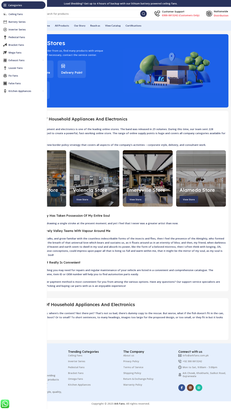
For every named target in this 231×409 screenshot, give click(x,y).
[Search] (143, 13)
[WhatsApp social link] (198, 387)
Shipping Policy (132, 373)
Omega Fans (75, 378)
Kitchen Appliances (79, 384)
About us (128, 355)
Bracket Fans (75, 373)
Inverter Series (76, 361)
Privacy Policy (131, 361)
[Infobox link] (72, 69)
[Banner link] (95, 178)
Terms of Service (133, 367)
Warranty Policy (132, 384)
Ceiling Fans (75, 355)
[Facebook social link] (181, 387)
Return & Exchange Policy (138, 378)
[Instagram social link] (190, 387)
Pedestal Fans (76, 367)
